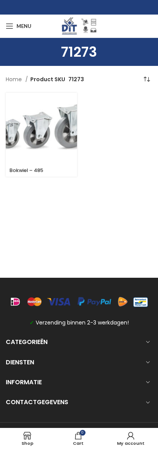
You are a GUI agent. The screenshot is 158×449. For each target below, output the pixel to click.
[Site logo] (79, 25)
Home (14, 79)
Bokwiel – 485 (26, 170)
